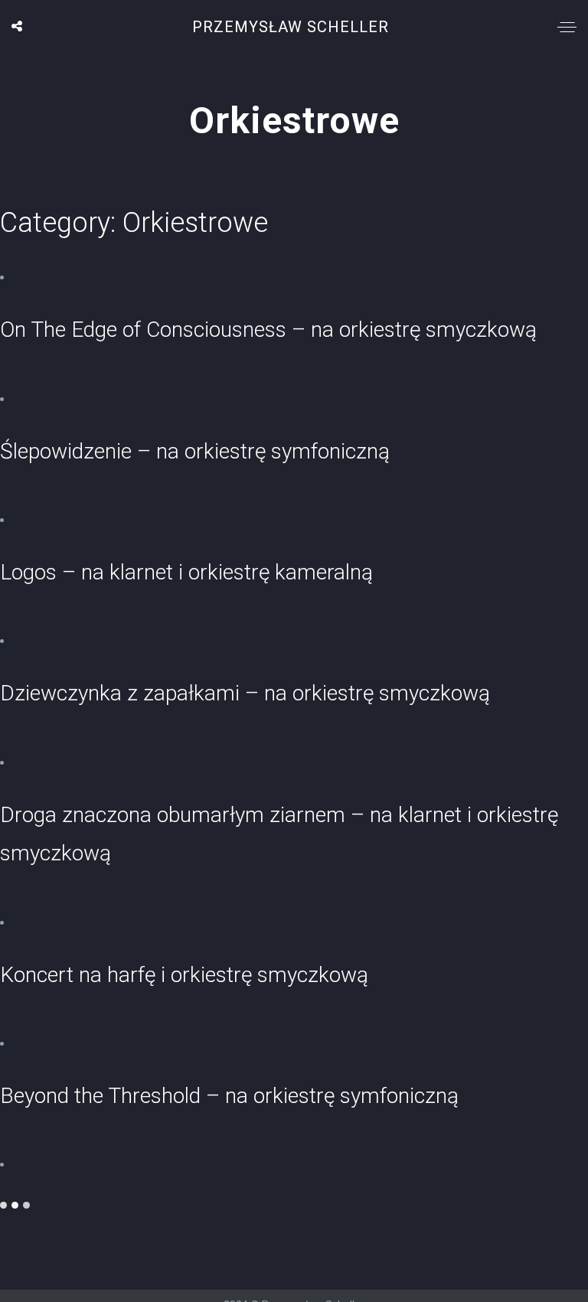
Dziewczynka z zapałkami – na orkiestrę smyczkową (245, 693)
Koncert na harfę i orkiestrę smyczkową (184, 974)
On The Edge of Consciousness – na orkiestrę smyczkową (268, 329)
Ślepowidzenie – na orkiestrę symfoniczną (195, 451)
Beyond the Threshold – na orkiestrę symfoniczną (229, 1095)
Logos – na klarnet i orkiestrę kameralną (186, 572)
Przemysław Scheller (290, 27)
